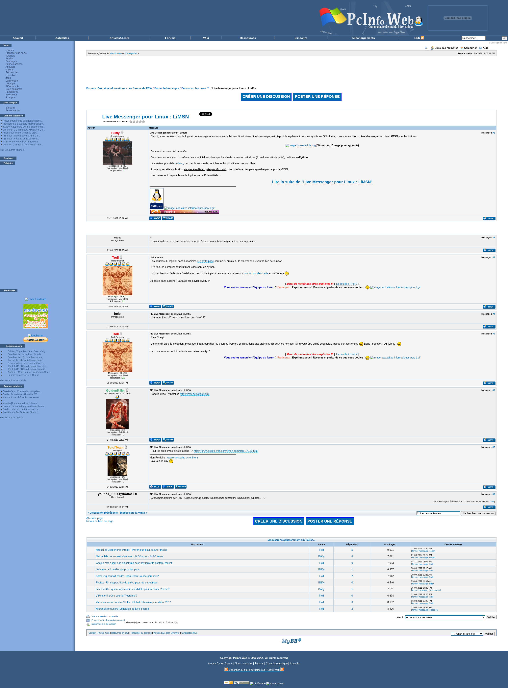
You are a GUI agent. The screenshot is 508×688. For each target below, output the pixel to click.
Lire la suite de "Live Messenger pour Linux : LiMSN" (322, 182)
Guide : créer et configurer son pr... (21, 409)
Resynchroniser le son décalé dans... (22, 120)
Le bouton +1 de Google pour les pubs (118, 569)
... (3, 400)
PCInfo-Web (104, 633)
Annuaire (10, 66)
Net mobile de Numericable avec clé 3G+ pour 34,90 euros (129, 556)
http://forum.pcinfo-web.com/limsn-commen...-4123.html (226, 450)
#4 (494, 314)
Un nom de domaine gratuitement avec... (24, 406)
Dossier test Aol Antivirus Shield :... (21, 412)
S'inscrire (301, 37)
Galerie (9, 69)
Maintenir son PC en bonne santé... (21, 397)
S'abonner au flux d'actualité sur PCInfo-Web (254, 669)
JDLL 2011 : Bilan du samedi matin (26, 369)
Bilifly (321, 556)
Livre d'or (10, 75)
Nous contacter (14, 89)
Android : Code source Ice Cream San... (29, 372)
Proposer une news (16, 53)
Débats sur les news (193, 88)
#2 (494, 237)
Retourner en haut (120, 633)
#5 (494, 333)
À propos (10, 97)
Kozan (432, 551)
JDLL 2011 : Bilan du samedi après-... (28, 366)
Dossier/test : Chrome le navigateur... (22, 391)
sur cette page (205, 260)
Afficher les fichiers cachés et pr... (20, 132)
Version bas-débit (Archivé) (166, 633)
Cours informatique (277, 663)
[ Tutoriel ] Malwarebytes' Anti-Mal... (21, 135)
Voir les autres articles (12, 417)
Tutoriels (10, 55)
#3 (494, 257)
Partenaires (12, 91)
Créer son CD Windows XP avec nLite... (24, 129)
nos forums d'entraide (256, 273)
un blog (179, 163)
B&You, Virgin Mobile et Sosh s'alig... (27, 351)
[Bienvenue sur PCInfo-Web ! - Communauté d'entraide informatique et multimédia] (214, 18)
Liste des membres (446, 47)
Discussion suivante (132, 512)
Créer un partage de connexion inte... (23, 144)
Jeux (8, 78)
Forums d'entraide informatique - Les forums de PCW (119, 88)
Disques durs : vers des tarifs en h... (27, 363)
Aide (485, 47)
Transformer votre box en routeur (20, 141)
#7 (494, 447)
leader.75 (433, 610)
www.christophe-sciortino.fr (182, 457)
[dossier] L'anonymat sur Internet (20, 403)
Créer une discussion (266, 96)
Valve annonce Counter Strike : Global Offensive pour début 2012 (133, 602)
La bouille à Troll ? (346, 283)
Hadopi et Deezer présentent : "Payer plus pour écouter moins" (132, 549)
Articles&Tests (119, 37)
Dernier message (419, 551)
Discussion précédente (104, 512)
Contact (92, 633)
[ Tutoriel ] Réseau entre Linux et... (21, 138)
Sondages (11, 61)
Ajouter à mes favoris (220, 663)
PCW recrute (12, 86)
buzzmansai (435, 590)
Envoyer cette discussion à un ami (108, 620)
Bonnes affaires (14, 64)
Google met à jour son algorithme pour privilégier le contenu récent (134, 562)
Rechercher (12, 72)
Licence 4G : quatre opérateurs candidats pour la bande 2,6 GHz (133, 589)
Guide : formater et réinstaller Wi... (21, 394)
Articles (9, 58)
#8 (494, 494)
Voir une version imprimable (104, 616)
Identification (116, 53)
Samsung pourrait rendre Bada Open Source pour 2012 (127, 576)
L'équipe (10, 83)
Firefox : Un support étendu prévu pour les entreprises (127, 582)
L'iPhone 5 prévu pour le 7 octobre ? (116, 595)
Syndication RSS (189, 633)
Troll (491, 501)
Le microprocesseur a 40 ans (23, 375)
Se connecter (13, 110)
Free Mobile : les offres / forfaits (24, 354)
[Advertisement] (35, 226)
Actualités (62, 37)
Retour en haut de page (99, 521)
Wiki (206, 37)
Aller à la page (94, 518)
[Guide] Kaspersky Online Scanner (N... (24, 126)
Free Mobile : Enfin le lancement (25, 357)
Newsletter (11, 94)
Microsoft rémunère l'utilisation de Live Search (122, 608)
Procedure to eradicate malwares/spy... (23, 123)
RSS (417, 37)
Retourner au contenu (141, 633)
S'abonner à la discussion (103, 624)
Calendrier (470, 47)
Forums (170, 37)
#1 (494, 133)
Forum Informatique (166, 88)
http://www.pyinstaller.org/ (194, 393)
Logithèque (12, 80)
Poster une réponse (317, 96)
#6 (494, 390)
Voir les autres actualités (13, 380)
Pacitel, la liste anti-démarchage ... (26, 360)
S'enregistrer (131, 53)
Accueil (18, 37)
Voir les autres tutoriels (12, 150)
